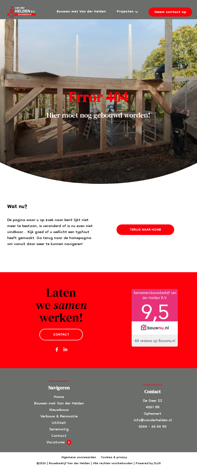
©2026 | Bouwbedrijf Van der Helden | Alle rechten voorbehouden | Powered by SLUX (99, 463)
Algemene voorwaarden (78, 457)
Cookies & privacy (114, 457)
